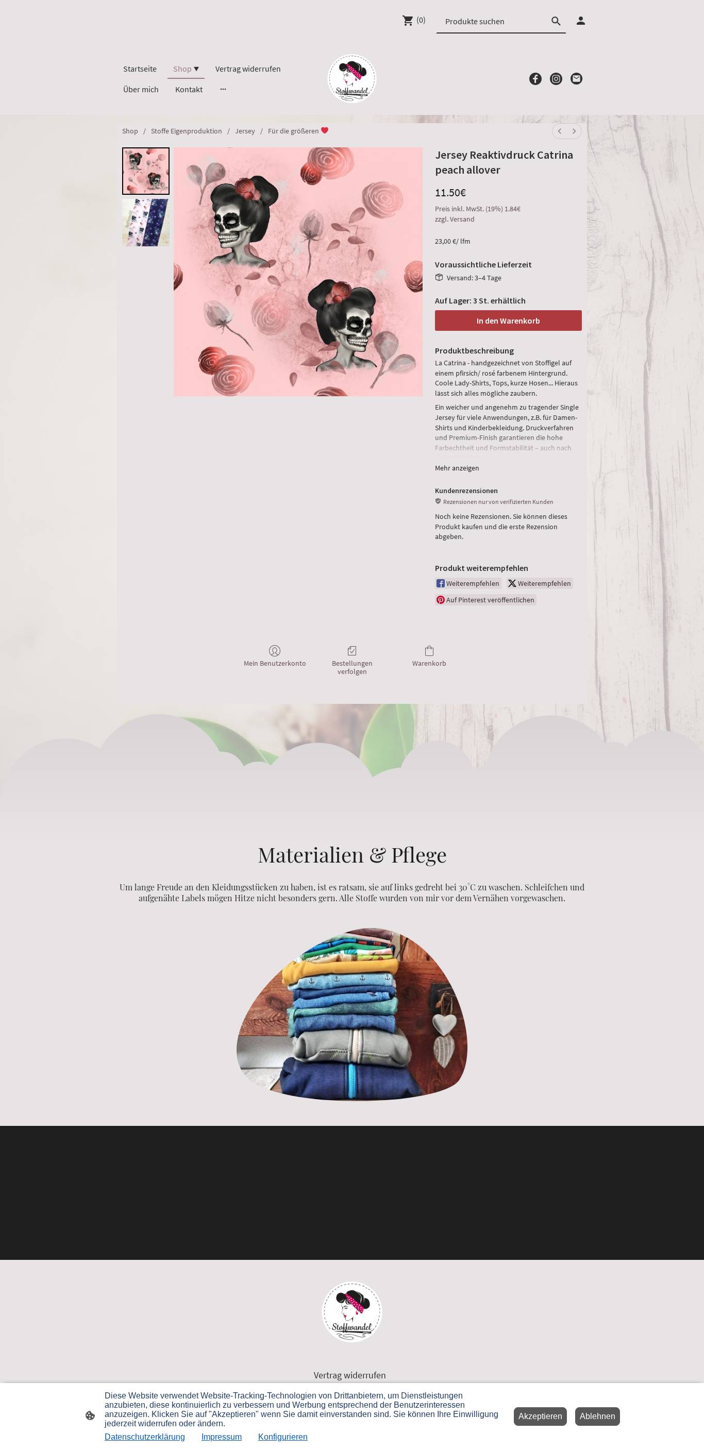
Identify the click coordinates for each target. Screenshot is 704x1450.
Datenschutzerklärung (145, 1436)
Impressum (222, 1436)
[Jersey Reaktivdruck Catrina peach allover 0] (146, 171)
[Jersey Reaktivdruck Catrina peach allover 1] (146, 222)
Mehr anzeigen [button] (457, 468)
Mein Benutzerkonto (275, 663)
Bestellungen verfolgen (352, 668)
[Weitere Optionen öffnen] (223, 89)
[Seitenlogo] (352, 78)
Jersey (245, 131)
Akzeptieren (540, 1416)
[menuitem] (559, 131)
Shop (130, 131)
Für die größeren (294, 131)
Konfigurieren (283, 1436)
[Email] (577, 79)
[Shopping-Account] (581, 20)
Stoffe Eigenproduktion (186, 131)
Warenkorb (429, 663)
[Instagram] (556, 79)
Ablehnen (597, 1416)
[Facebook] (535, 79)
